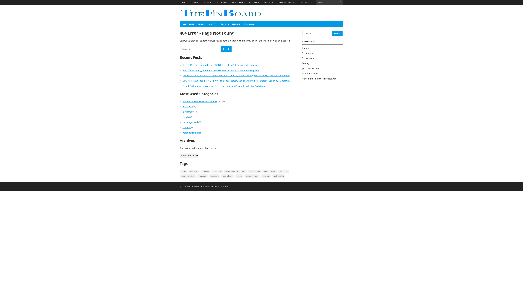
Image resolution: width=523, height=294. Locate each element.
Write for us (268, 2)
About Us (195, 2)
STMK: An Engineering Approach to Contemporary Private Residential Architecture (225, 86)
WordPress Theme (209, 186)
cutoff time (217, 171)
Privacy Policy (254, 2)
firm (243, 171)
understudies (279, 176)
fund (265, 171)
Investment (188, 24)
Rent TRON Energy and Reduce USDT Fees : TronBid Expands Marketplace (221, 65)
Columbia (205, 171)
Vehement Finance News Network (200, 101)
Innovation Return (187, 176)
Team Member (221, 2)
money (239, 176)
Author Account (305, 2)
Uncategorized (190, 122)
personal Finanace (230, 24)
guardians (283, 171)
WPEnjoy (224, 186)
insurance (202, 176)
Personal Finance (252, 176)
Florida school (255, 171)
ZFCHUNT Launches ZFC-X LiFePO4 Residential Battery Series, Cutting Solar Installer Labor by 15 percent (236, 75)
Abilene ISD (194, 171)
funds (273, 171)
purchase (266, 176)
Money (212, 24)
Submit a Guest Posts (286, 2)
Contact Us (207, 2)
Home (184, 2)
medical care (227, 176)
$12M (183, 171)
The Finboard (193, 186)
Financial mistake (231, 171)
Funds (201, 24)
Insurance (250, 24)
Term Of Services (238, 2)
